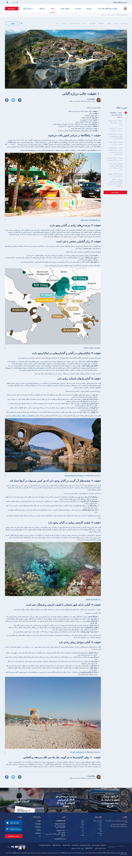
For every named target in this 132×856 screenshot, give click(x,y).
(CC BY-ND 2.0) (95, 599)
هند (83, 833)
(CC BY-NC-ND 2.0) (94, 220)
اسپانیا (82, 820)
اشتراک (13, 23)
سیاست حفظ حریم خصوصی (77, 848)
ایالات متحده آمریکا (97, 820)
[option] (22, 800)
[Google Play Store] (13, 829)
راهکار (108, 23)
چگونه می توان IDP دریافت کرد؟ (107, 8)
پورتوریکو (100, 833)
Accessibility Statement (45, 845)
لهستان (82, 835)
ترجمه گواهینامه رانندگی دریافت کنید (119, 824)
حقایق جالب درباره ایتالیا (36, 368)
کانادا (83, 831)
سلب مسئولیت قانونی (122, 852)
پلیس (84, 23)
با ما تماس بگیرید (28, 8)
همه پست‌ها (124, 23)
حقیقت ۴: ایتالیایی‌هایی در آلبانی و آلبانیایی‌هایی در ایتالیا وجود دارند (114, 136)
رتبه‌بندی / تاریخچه (74, 23)
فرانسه (82, 826)
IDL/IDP (101, 23)
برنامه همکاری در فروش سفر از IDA (119, 826)
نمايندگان (42, 8)
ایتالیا (83, 824)
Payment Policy (66, 845)
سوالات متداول (65, 8)
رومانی (100, 824)
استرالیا (100, 829)
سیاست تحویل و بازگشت (100, 848)
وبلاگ (52, 8)
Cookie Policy (75, 845)
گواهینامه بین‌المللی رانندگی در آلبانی (22, 415)
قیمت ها (78, 8)
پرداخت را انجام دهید (13, 836)
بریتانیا (100, 822)
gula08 (88, 599)
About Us (103, 845)
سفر (57, 23)
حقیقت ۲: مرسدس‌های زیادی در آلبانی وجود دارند (115, 123)
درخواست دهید (12, 8)
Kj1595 (72, 752)
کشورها (89, 8)
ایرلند (100, 826)
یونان (100, 831)
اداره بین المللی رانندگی (120, 2)
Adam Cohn (84, 220)
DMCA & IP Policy (56, 845)
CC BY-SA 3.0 (79, 752)
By (91, 99)
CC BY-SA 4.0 (79, 475)
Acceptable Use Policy (85, 845)
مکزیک (82, 822)
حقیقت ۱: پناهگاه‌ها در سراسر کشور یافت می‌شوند (115, 115)
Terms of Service (96, 845)
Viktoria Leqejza (70, 475)
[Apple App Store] (13, 822)
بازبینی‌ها (64, 23)
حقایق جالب (92, 23)
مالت (100, 835)
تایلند (83, 829)
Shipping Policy (89, 848)
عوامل (115, 23)
